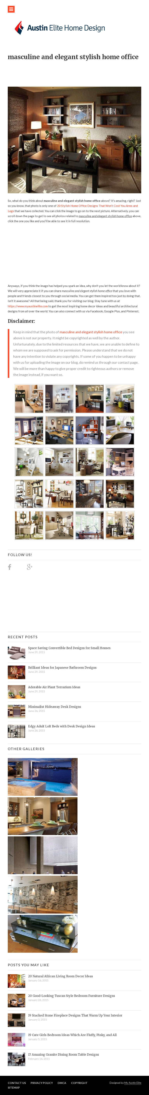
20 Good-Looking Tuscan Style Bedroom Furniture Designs (71, 996)
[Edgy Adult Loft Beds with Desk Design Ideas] (16, 731)
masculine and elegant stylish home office (91, 332)
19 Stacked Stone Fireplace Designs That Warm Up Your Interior (75, 1015)
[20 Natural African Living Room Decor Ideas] (16, 981)
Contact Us (17, 1083)
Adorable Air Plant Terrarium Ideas (54, 687)
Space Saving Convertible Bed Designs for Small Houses (69, 648)
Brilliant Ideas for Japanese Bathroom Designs (62, 667)
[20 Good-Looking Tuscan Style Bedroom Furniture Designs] (16, 1000)
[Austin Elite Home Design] (59, 27)
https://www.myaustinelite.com (28, 306)
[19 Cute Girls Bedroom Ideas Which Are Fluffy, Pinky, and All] (16, 1040)
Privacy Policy (42, 1083)
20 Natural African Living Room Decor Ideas (60, 976)
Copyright (79, 1083)
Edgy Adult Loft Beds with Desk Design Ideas (61, 726)
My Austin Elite (132, 1082)
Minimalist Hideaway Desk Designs (54, 707)
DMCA (62, 1083)
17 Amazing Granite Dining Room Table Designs (63, 1054)
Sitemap (14, 1087)
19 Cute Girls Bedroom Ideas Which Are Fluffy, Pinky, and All (72, 1035)
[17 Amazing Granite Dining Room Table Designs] (16, 1059)
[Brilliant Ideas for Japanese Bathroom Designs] (16, 672)
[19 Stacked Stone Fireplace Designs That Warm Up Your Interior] (16, 1020)
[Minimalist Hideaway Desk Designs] (16, 711)
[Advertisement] (78, 71)
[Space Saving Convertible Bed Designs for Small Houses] (16, 653)
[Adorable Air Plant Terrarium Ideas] (16, 692)
